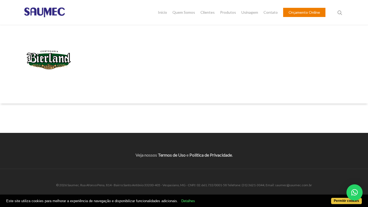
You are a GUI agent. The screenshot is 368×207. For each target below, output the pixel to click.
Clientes (207, 12)
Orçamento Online (304, 12)
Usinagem (249, 12)
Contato (270, 12)
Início (162, 12)
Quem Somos (183, 12)
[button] (354, 192)
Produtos (228, 12)
